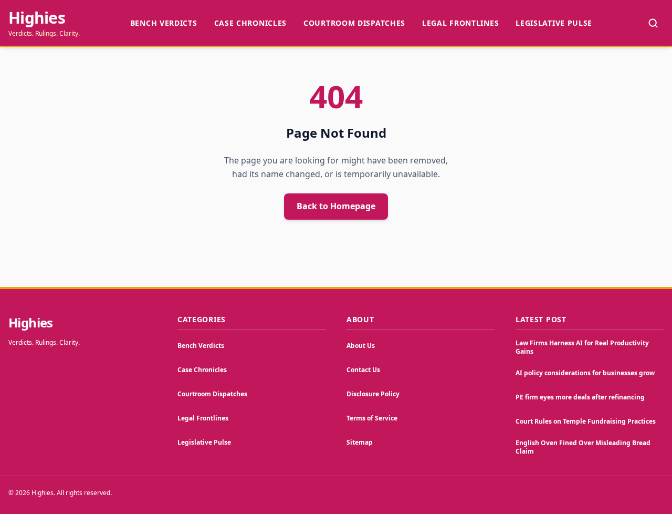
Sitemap (359, 442)
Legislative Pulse (554, 23)
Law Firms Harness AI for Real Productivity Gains (582, 347)
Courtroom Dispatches (354, 23)
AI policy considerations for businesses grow (585, 372)
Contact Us (363, 369)
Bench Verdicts (163, 23)
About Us (360, 345)
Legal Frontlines (460, 23)
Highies (36, 17)
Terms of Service (371, 418)
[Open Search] (653, 23)
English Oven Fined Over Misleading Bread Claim (583, 447)
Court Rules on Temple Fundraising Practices (586, 421)
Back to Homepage (336, 206)
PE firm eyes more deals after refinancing (580, 397)
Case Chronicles (250, 23)
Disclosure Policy (373, 393)
